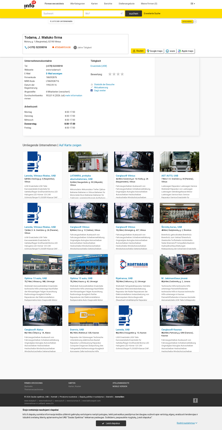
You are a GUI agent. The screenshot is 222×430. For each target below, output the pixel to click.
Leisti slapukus (113, 423)
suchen (133, 13)
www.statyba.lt (30, 401)
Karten (94, 3)
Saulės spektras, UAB (40, 397)
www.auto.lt (59, 401)
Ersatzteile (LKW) (99, 66)
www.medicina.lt (45, 401)
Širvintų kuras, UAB (171, 227)
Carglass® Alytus (33, 329)
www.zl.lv (50, 403)
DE (192, 3)
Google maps (156, 51)
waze (172, 51)
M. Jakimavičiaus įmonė (174, 278)
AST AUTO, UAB (169, 175)
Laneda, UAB (123, 329)
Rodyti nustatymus (186, 423)
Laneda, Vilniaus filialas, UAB (40, 175)
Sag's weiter (100, 90)
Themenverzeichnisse (33, 390)
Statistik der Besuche (104, 84)
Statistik (109, 397)
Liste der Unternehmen (61, 21)
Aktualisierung (101, 87)
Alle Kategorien (77, 3)
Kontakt (54, 397)
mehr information (73, 95)
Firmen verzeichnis (54, 3)
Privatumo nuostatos (68, 397)
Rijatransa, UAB (124, 278)
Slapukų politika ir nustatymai (91, 397)
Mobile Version (120, 386)
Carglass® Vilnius (125, 175)
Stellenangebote (127, 3)
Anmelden (119, 397)
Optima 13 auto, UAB (35, 278)
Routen (78, 386)
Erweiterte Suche (152, 13)
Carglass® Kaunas (171, 329)
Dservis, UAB (77, 329)
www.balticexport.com (91, 401)
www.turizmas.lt (73, 401)
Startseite (28, 386)
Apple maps (187, 51)
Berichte (108, 3)
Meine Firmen (149, 3)
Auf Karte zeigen (70, 145)
